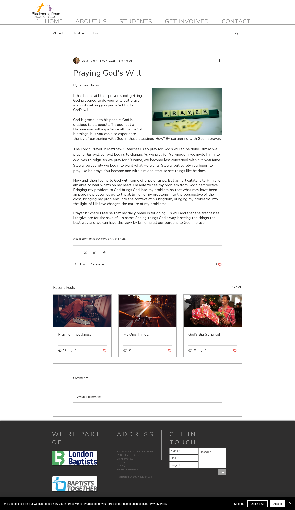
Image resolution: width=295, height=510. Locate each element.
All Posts (59, 33)
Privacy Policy (158, 504)
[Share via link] (105, 252)
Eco (95, 33)
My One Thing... (136, 334)
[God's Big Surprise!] (213, 311)
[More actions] (219, 60)
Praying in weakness (74, 334)
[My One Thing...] (148, 311)
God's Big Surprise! (204, 334)
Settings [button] (239, 504)
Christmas (79, 33)
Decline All (257, 504)
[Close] (290, 503)
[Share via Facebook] (75, 252)
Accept (277, 504)
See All (237, 287)
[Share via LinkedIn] (95, 252)
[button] (237, 33)
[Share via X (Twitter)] (85, 252)
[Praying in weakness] (82, 311)
